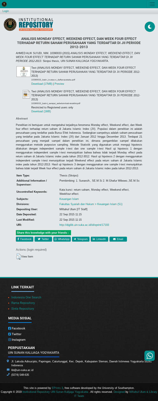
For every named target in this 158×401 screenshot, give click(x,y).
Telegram (82, 239)
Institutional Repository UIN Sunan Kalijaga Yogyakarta (55, 391)
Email (119, 239)
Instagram (18, 340)
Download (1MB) (41, 111)
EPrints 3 (57, 387)
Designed (119, 391)
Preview (59, 83)
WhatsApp (63, 239)
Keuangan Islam (69, 198)
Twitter (45, 239)
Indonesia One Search (26, 297)
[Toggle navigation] (152, 4)
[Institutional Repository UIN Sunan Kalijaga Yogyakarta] (28, 24)
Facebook (25, 239)
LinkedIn (101, 239)
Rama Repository (23, 303)
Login (5, 11)
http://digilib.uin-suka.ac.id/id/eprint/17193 (84, 224)
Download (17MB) (41, 83)
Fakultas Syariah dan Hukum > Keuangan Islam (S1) (90, 204)
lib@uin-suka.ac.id (22, 370)
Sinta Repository (22, 309)
